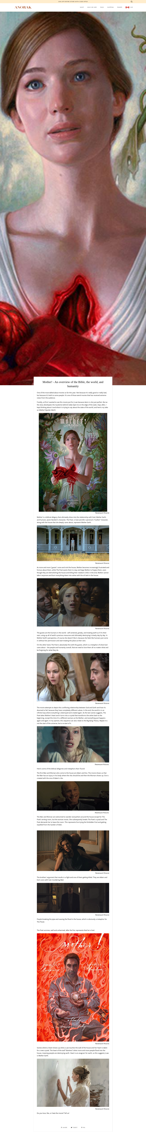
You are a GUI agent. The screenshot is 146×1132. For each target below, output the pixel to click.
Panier (119, 7)
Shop (82, 7)
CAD (131, 7)
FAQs (102, 7)
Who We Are (92, 7)
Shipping (110, 7)
